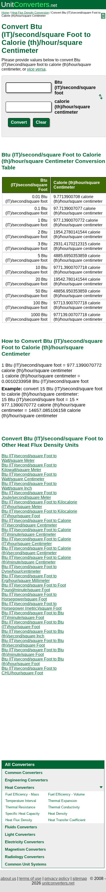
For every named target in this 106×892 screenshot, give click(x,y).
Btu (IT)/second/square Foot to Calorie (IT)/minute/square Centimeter (36, 532)
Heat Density (57, 814)
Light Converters (20, 834)
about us (8, 878)
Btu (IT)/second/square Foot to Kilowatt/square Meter (29, 467)
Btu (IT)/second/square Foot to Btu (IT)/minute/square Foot (33, 615)
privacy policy (57, 878)
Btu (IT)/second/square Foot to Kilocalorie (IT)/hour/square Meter (39, 504)
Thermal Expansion (62, 801)
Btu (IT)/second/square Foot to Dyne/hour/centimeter (29, 569)
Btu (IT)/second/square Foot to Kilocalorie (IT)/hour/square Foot (39, 513)
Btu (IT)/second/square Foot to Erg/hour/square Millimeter (29, 578)
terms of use (30, 878)
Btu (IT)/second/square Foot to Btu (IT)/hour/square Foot (33, 624)
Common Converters (23, 772)
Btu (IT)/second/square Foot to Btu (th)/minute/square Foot (33, 652)
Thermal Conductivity (64, 807)
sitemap (80, 878)
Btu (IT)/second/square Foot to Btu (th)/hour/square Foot (33, 661)
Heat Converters (19, 787)
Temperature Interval (20, 801)
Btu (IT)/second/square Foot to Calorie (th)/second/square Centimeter (36, 550)
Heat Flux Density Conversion (30, 12)
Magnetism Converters (25, 849)
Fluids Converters (21, 827)
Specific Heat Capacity (22, 814)
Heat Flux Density (18, 820)
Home (5, 12)
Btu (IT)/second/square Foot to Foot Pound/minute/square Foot (34, 587)
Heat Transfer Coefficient (66, 820)
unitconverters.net (58, 883)
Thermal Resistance (20, 807)
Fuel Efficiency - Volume (66, 794)
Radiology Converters (24, 857)
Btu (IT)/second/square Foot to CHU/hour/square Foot (29, 670)
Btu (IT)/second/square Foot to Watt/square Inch (29, 485)
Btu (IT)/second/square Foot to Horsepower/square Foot (29, 596)
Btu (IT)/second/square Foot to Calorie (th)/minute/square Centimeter (36, 559)
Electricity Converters (24, 842)
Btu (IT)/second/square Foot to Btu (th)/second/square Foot (33, 642)
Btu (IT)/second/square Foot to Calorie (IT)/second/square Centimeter (36, 522)
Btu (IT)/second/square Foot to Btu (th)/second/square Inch (33, 633)
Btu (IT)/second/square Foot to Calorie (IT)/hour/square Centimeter (36, 541)
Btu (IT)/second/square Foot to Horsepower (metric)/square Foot (31, 606)
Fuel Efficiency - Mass (22, 794)
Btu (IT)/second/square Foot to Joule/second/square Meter (29, 495)
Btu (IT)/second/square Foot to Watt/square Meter (29, 458)
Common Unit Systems (25, 864)
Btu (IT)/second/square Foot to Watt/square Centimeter (29, 476)
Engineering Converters (26, 780)
